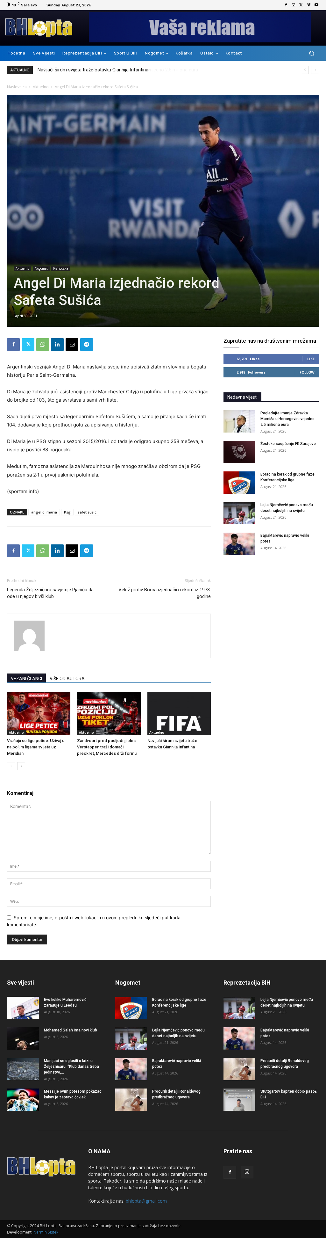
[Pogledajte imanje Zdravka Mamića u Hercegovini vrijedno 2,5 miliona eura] (239, 421)
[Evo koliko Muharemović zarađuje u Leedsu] (23, 1008)
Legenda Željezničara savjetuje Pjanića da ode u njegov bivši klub (50, 593)
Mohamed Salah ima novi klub (70, 1030)
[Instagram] (293, 5)
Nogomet (41, 268)
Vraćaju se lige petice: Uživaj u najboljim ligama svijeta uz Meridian (35, 747)
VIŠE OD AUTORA (67, 678)
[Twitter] (301, 5)
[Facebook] (286, 5)
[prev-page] (11, 766)
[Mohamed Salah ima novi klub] (23, 1038)
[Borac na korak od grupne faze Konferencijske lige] (239, 482)
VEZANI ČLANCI (26, 678)
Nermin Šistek (45, 1232)
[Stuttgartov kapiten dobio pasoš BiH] (239, 1100)
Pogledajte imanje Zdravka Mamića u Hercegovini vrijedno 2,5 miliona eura (115, 70)
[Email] (72, 344)
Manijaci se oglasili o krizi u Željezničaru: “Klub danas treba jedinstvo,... (71, 1066)
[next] (315, 70)
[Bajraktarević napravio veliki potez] (239, 544)
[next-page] (21, 766)
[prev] (305, 70)
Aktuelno (41, 87)
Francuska (60, 268)
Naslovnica (17, 87)
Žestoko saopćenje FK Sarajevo (288, 443)
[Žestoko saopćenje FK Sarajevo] (239, 452)
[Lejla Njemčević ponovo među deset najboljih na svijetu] (239, 513)
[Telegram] (86, 344)
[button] (311, 53)
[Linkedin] (57, 344)
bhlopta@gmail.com (146, 1201)
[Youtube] (316, 5)
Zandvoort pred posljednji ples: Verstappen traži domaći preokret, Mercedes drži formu (107, 747)
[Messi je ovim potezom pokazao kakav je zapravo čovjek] (23, 1100)
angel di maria (44, 512)
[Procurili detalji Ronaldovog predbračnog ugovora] (131, 1100)
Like (311, 358)
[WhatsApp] (42, 344)
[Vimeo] (309, 5)
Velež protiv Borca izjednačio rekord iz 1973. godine (164, 593)
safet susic (87, 512)
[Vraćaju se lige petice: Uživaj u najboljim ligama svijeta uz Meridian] (38, 713)
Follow (307, 372)
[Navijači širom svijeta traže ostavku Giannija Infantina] (179, 713)
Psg (67, 512)
